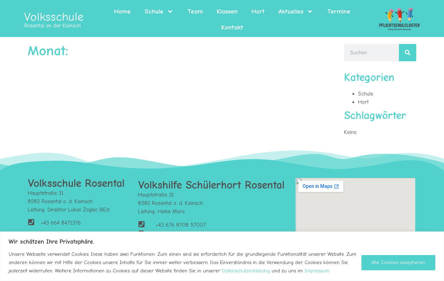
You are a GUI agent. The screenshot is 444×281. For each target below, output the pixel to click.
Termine (338, 11)
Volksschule (54, 17)
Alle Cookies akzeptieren (398, 262)
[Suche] (407, 52)
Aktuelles (291, 11)
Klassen (227, 11)
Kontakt (232, 27)
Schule (154, 11)
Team (195, 11)
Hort (258, 11)
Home (122, 11)
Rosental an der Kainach (52, 25)
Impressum (317, 271)
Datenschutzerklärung (246, 271)
